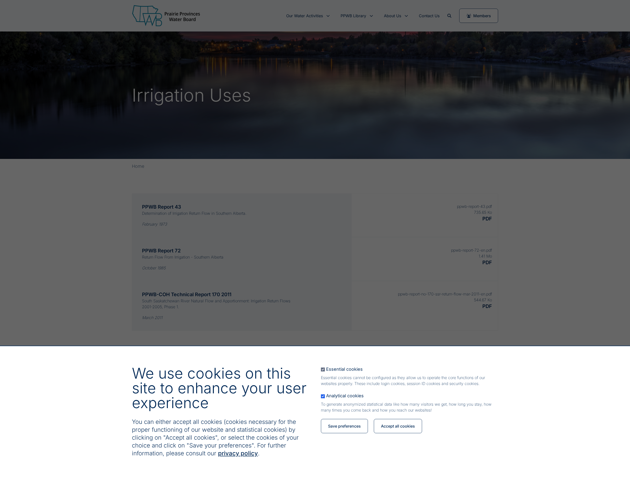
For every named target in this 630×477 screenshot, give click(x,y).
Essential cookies (344, 369)
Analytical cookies (345, 395)
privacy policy (238, 453)
